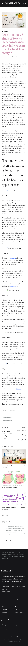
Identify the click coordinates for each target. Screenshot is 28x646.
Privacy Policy (4, 612)
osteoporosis (13, 286)
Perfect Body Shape (7, 420)
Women (6, 31)
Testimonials (4, 609)
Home (3, 599)
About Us (4, 603)
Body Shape (5, 414)
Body (4, 410)
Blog (16, 606)
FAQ (3, 606)
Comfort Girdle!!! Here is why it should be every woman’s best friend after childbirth (7, 435)
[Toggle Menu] (2, 3)
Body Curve (12, 410)
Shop (16, 603)
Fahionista (15, 414)
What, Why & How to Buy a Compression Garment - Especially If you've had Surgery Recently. (21, 434)
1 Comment (15, 57)
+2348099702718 (6, 591)
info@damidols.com (6, 589)
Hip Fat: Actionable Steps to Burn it (10, 487)
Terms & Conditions (19, 612)
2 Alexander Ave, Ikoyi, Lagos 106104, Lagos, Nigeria (13, 586)
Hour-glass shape (7, 417)
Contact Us (17, 609)
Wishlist (16, 599)
